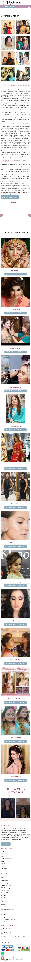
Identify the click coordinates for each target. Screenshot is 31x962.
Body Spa (3, 917)
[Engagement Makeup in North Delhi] (15, 759)
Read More (21, 274)
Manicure (3, 914)
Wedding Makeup (5, 892)
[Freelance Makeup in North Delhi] (15, 642)
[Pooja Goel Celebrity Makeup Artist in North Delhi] (8, 58)
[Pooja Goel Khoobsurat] (8, 808)
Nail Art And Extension (7, 909)
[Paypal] (8, 948)
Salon (2, 856)
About (2, 851)
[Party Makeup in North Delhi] (15, 292)
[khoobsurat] (15, 3)
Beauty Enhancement (6, 858)
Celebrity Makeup (5, 888)
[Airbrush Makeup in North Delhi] (15, 369)
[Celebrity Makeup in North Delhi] (23, 74)
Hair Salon (3, 904)
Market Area (4, 873)
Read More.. (4, 897)
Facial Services (4, 907)
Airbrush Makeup (5, 890)
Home (2, 10)
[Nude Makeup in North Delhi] (15, 603)
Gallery (3, 863)
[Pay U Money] (23, 948)
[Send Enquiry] (2, 958)
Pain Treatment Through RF (8, 919)
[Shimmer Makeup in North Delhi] (15, 564)
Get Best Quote (11, 274)
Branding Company (15, 960)
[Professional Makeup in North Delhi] (15, 486)
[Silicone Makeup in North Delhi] (15, 525)
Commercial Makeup (6, 885)
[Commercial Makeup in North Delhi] (8, 27)
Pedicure (3, 912)
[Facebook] (2, 942)
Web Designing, (19, 959)
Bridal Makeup (4, 880)
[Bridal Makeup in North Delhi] (15, 253)
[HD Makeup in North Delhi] (15, 447)
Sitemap (3, 871)
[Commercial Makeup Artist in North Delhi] (23, 27)
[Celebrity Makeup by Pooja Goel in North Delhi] (23, 43)
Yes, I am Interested (11, 197)
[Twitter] (5, 942)
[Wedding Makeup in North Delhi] (15, 408)
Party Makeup (4, 883)
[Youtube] (8, 942)
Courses (3, 861)
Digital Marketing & (5, 960)
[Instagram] (11, 942)
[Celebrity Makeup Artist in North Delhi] (23, 58)
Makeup (8, 10)
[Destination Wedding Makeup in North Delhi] (15, 681)
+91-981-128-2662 (8, 7)
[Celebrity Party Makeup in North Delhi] (8, 74)
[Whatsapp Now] (2, 953)
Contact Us (4, 868)
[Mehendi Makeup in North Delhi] (15, 720)
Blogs (2, 866)
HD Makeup (4, 895)
